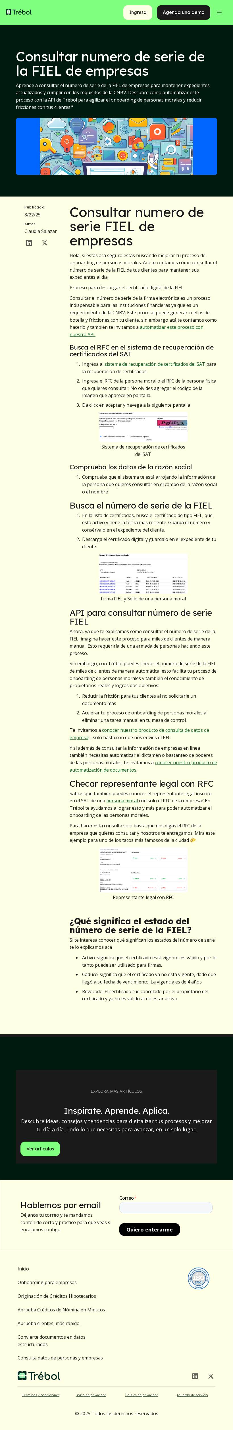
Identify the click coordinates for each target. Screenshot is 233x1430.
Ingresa (138, 12)
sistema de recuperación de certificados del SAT (155, 364)
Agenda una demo (183, 12)
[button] (219, 12)
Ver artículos (40, 1149)
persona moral (122, 800)
